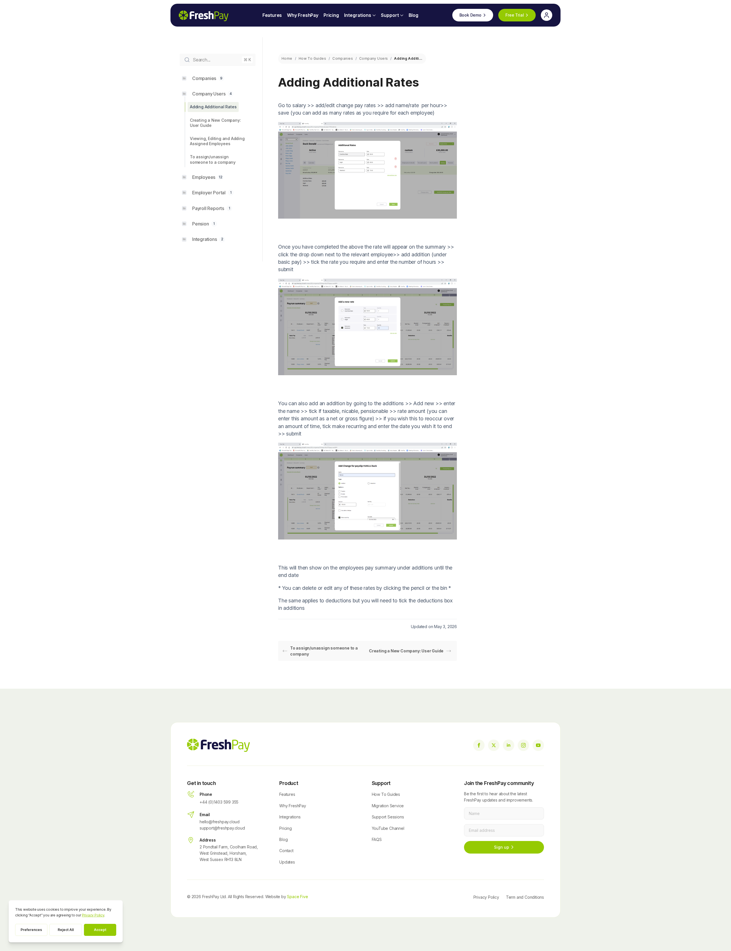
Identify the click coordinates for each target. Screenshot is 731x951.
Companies (342, 58)
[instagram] (523, 745)
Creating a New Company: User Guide (406, 650)
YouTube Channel (388, 828)
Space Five (297, 896)
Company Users (373, 58)
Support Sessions (388, 816)
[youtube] (538, 745)
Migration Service (388, 805)
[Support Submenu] (401, 15)
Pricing (331, 15)
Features (272, 15)
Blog (413, 15)
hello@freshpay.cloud (220, 821)
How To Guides (312, 58)
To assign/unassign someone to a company (324, 651)
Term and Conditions (525, 897)
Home (287, 58)
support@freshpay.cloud (222, 828)
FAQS (377, 839)
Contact (286, 850)
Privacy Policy (486, 897)
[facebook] (479, 745)
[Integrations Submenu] (373, 15)
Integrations (357, 15)
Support (390, 15)
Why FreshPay (302, 15)
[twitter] (493, 745)
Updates (287, 862)
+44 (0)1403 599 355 (219, 802)
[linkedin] (508, 745)
